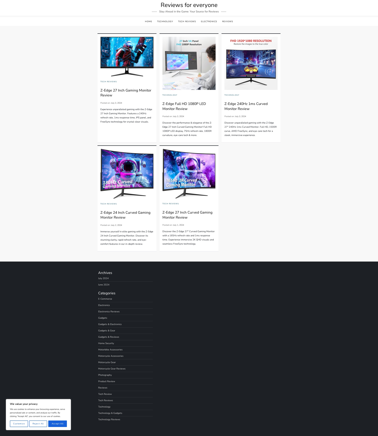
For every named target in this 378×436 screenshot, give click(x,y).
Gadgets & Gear (106, 330)
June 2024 (103, 284)
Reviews (227, 21)
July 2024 (103, 278)
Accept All (58, 423)
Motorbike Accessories (110, 349)
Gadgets (102, 318)
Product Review (106, 381)
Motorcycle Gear (107, 362)
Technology (165, 21)
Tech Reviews (187, 21)
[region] (38, 414)
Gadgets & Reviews (108, 337)
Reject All (38, 423)
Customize (19, 423)
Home (148, 21)
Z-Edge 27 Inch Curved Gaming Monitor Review (187, 215)
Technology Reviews (109, 419)
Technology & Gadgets (110, 413)
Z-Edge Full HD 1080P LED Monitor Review (184, 106)
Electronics (209, 21)
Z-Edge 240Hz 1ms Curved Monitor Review (246, 106)
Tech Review (105, 394)
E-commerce (105, 299)
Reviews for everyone (189, 5)
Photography (105, 375)
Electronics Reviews (109, 311)
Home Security (106, 343)
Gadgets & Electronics (110, 324)
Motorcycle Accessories (110, 356)
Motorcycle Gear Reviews (112, 368)
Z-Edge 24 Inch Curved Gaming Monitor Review (125, 215)
